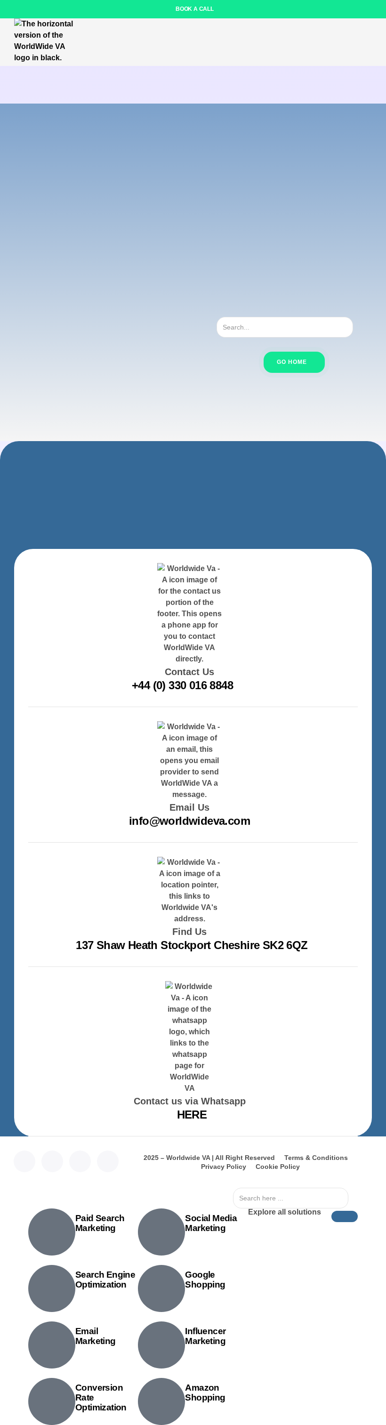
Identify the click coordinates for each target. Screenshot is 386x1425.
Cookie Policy (278, 1166)
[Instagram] (80, 1161)
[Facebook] (52, 1161)
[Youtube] (108, 1161)
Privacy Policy (223, 1166)
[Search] (361, 327)
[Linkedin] (24, 1161)
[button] (369, 42)
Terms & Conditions (316, 1157)
